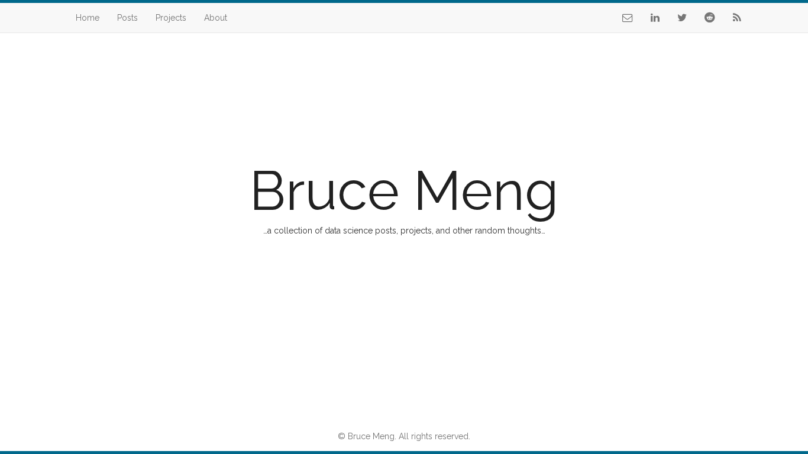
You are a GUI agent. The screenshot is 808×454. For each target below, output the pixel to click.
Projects (171, 17)
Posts (127, 17)
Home (87, 17)
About (215, 17)
